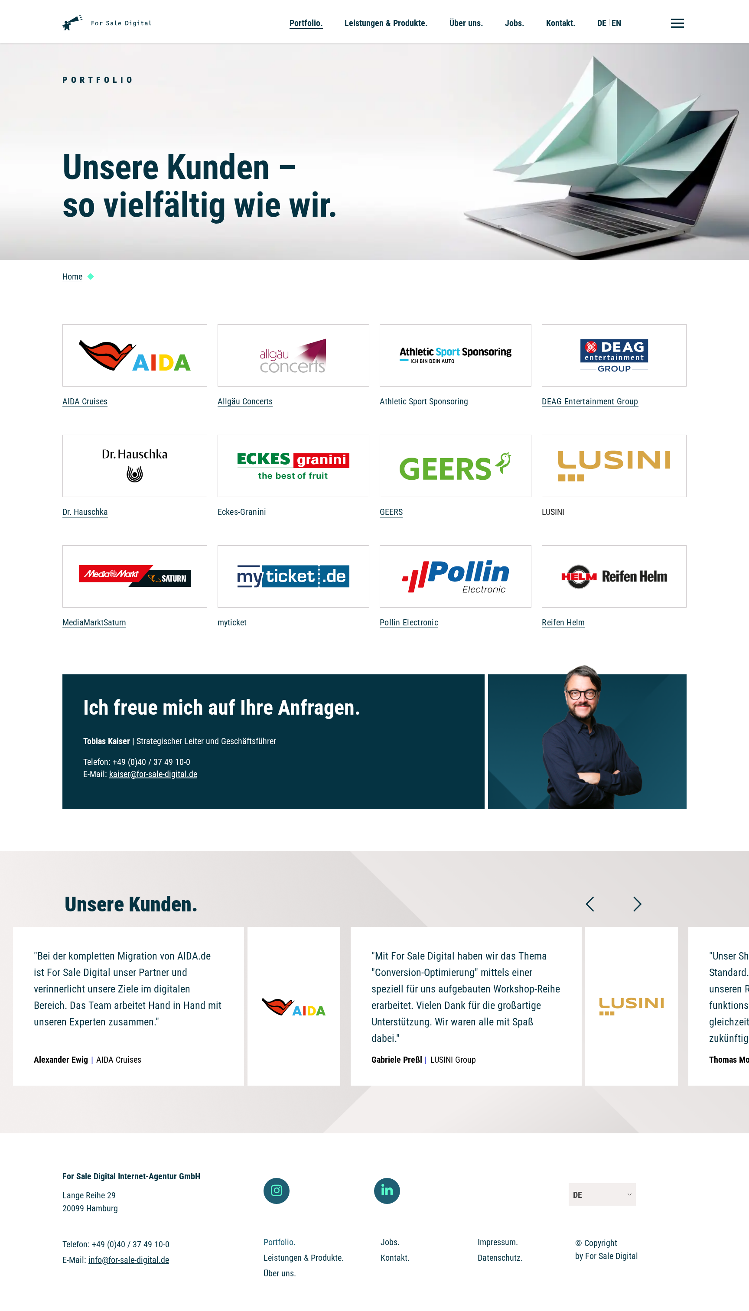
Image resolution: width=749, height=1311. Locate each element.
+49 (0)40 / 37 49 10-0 (151, 762)
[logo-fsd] (106, 19)
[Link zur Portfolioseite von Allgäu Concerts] (293, 369)
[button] (589, 904)
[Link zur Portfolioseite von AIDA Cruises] (134, 369)
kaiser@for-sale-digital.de (153, 774)
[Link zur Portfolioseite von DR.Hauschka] (134, 479)
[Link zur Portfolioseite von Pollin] (455, 590)
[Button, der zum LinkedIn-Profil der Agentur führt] (387, 1191)
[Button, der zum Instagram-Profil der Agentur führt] (277, 1191)
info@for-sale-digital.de (128, 1260)
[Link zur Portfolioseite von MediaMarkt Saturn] (134, 590)
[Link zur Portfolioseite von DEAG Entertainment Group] (614, 369)
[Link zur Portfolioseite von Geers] (455, 479)
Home (72, 276)
